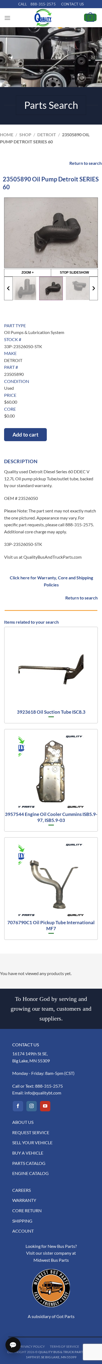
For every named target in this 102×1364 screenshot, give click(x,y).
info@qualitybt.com (42, 1092)
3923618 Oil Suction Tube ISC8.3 (51, 712)
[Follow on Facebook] (18, 1106)
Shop (25, 134)
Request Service (30, 1132)
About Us (22, 1122)
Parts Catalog (28, 1163)
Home (6, 134)
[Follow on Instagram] (31, 1106)
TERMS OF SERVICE (64, 1346)
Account (23, 1230)
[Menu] (7, 17)
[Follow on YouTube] (45, 1106)
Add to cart (25, 434)
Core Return (27, 1210)
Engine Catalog (30, 1173)
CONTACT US (72, 4)
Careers (21, 1190)
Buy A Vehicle (27, 1152)
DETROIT (46, 134)
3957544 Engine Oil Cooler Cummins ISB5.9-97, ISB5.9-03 (51, 817)
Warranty (24, 1200)
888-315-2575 (49, 1085)
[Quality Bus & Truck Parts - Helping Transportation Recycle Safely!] (43, 17)
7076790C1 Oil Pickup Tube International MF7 (51, 925)
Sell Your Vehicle (32, 1142)
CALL (37, 4)
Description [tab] (21, 461)
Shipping (22, 1220)
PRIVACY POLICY (32, 1346)
